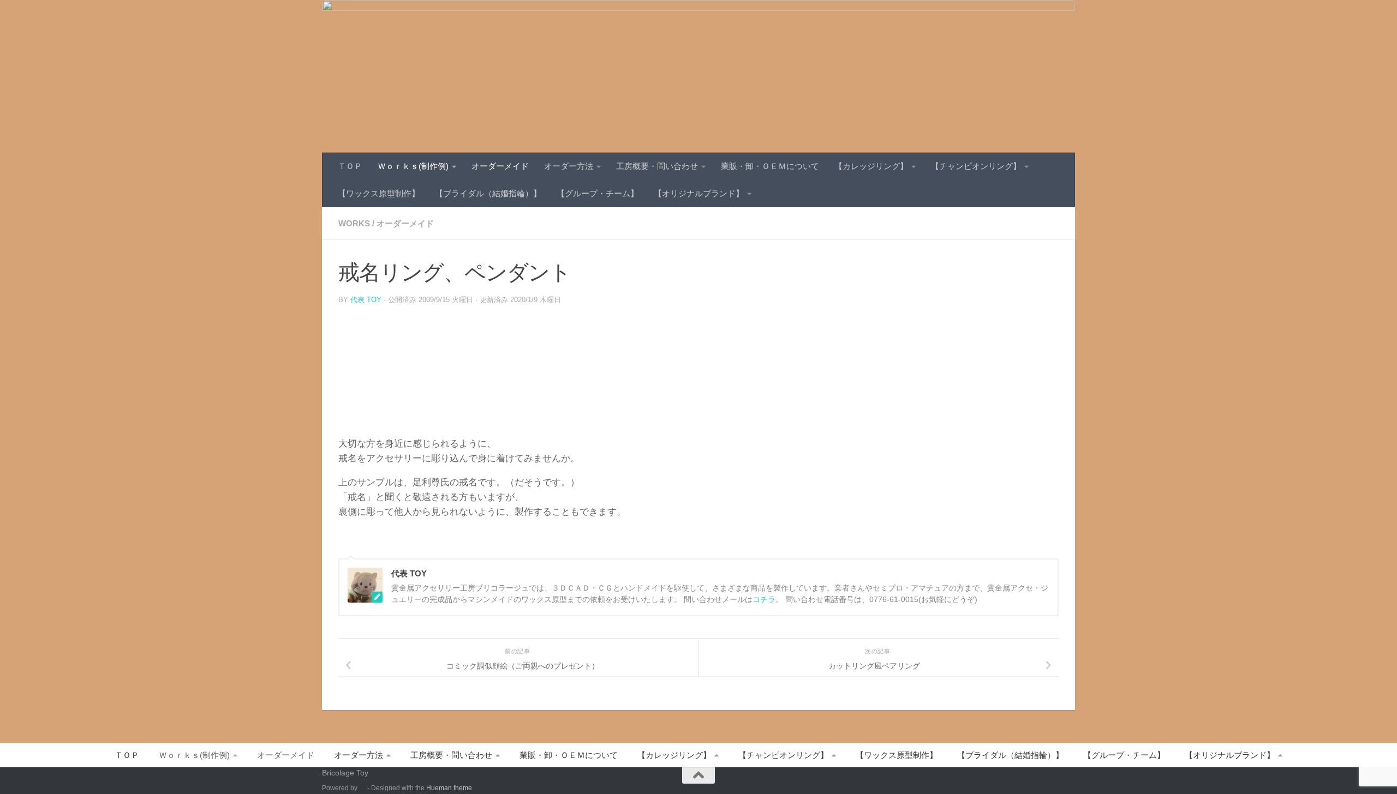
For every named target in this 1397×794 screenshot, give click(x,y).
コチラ (764, 599)
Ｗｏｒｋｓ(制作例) (413, 166)
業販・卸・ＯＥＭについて (770, 166)
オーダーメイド (500, 166)
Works (354, 223)
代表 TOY (365, 300)
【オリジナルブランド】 (699, 193)
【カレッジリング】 (871, 166)
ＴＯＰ (350, 166)
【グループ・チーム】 (597, 193)
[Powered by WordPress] (362, 788)
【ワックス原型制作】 (379, 193)
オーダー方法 (568, 166)
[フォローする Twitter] (1047, 780)
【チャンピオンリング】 (976, 166)
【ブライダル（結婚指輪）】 (488, 193)
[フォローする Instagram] (1067, 780)
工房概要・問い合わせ (657, 166)
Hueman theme (449, 788)
